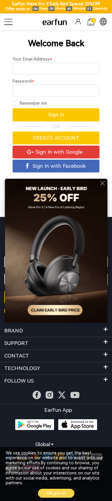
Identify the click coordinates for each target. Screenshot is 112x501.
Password (22, 81)
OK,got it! (56, 493)
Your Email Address (31, 59)
